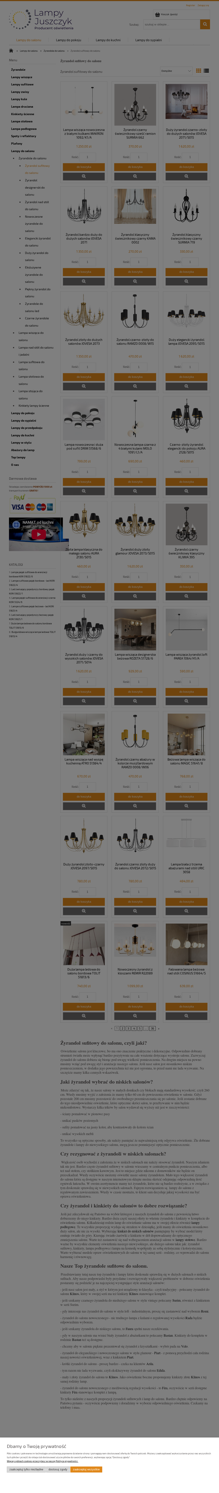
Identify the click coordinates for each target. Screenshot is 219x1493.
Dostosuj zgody (58, 1469)
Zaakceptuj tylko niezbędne (26, 1469)
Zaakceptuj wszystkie (86, 1469)
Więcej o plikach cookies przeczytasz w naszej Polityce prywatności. (42, 1461)
